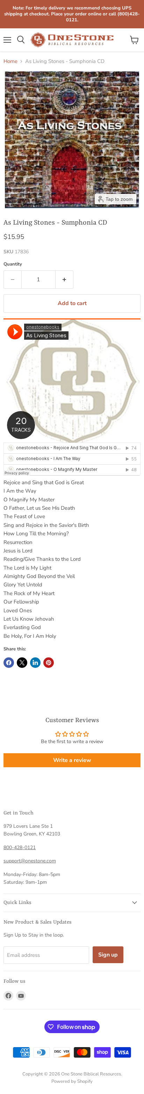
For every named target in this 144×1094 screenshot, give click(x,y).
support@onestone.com (29, 860)
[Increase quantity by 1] (64, 279)
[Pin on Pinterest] (48, 662)
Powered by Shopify (72, 1081)
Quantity (12, 264)
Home (10, 61)
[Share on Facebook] (8, 662)
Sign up (108, 955)
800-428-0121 (19, 847)
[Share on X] (22, 662)
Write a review (72, 760)
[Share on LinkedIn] (35, 662)
